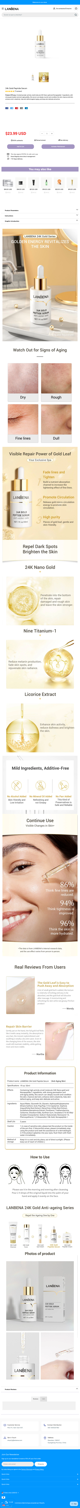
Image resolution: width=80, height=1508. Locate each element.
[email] (21, 108)
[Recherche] (76, 15)
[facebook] (6, 108)
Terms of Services (26, 1469)
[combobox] (40, 14)
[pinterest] (16, 108)
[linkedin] (26, 108)
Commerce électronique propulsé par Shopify (29, 1503)
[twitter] (11, 108)
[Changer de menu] (3, 8)
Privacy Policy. (39, 1469)
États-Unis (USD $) (10, 1493)
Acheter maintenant (58, 146)
